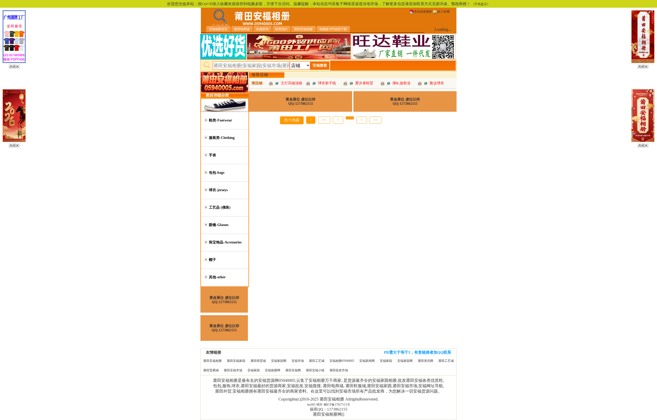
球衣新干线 (327, 83)
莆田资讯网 (425, 361)
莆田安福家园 (236, 361)
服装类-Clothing (222, 138)
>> (375, 120)
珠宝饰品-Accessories (225, 242)
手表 (212, 155)
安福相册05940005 (342, 361)
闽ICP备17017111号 (337, 404)
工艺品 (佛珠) (219, 207)
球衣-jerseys (218, 190)
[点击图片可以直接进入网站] (277, 83)
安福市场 (298, 361)
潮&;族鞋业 (401, 83)
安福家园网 (278, 361)
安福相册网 (272, 370)
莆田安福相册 (212, 361)
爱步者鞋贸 (364, 83)
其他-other (217, 277)
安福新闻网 (367, 361)
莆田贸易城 (211, 370)
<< (324, 120)
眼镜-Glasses (218, 225)
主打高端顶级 (291, 83)
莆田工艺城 (316, 361)
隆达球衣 (437, 83)
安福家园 (386, 361)
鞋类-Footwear (220, 120)
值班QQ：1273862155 (328, 409)
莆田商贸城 (258, 361)
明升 (319, 404)
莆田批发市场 (339, 370)
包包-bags (216, 173)
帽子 (212, 260)
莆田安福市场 (233, 370)
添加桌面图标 (423, 11)
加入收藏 (443, 11)
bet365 (311, 404)
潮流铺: (258, 83)
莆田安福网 (293, 370)
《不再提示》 (480, 4)
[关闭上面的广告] (14, 65)
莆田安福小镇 (315, 370)
